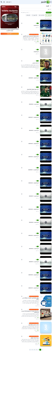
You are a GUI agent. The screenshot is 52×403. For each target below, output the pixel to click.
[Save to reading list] (22, 23)
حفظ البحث (48, 12)
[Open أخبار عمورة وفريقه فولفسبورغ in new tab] (35, 87)
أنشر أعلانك (9, 33)
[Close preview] (50, 29)
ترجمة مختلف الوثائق (34, 338)
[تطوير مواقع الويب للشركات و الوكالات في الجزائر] (45, 301)
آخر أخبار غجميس (35, 63)
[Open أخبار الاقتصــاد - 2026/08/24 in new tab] (35, 167)
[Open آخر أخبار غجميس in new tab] (35, 60)
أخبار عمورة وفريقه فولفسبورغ (33, 89)
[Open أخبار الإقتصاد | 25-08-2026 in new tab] (35, 141)
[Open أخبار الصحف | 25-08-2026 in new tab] (35, 128)
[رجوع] (50, 6)
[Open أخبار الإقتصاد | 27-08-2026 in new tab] (35, 115)
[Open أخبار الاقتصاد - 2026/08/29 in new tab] (35, 75)
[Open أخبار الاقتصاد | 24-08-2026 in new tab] (35, 154)
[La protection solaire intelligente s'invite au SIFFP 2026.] (10, 16)
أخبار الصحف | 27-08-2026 (34, 196)
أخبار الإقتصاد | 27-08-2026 (33, 117)
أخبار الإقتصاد (36, 25)
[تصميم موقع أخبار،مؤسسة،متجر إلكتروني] (45, 38)
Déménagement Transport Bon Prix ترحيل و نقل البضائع (30, 311)
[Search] (50, 9)
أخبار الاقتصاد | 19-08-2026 (33, 288)
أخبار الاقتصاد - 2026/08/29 (34, 78)
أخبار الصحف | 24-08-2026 (34, 248)
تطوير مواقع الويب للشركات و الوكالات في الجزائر (30, 298)
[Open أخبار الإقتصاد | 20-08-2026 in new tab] (35, 272)
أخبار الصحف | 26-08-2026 (34, 104)
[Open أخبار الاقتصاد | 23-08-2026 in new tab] (35, 180)
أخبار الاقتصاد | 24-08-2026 (33, 156)
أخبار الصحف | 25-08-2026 (34, 130)
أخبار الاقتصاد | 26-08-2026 (33, 209)
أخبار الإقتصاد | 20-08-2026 (33, 274)
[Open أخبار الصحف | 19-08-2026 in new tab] (35, 259)
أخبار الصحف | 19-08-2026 (34, 261)
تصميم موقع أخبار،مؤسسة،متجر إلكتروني (31, 36)
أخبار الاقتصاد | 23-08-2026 (33, 183)
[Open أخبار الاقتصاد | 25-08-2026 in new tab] (35, 233)
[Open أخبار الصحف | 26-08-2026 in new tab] (35, 102)
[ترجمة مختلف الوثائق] (45, 340)
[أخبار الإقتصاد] (45, 51)
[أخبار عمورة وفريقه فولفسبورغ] (45, 91)
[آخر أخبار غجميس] (45, 64)
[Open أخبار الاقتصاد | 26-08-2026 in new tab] (35, 207)
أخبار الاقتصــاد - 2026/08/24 (33, 169)
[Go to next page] (30, 350)
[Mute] (42, 29)
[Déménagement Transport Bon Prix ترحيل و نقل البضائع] (45, 314)
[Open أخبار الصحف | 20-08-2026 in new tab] (35, 220)
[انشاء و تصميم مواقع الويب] (45, 327)
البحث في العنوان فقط (24, 12)
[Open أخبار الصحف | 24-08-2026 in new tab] (35, 246)
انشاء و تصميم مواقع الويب (33, 325)
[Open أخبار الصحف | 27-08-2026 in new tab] (35, 193)
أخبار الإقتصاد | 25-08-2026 (33, 143)
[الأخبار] (48, 2)
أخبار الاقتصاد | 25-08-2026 (33, 235)
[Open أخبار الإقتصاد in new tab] (35, 23)
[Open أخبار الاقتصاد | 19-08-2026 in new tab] (35, 285)
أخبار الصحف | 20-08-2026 (34, 222)
